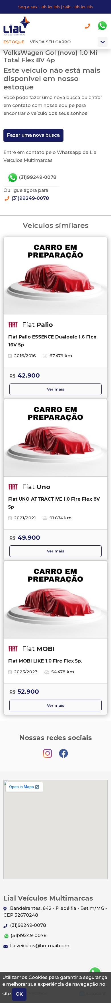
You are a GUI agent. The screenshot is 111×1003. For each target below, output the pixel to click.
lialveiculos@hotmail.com (39, 945)
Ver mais (55, 389)
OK (19, 994)
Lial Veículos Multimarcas (18, 26)
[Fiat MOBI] (55, 599)
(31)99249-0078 (37, 177)
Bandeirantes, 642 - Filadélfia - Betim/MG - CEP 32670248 (55, 912)
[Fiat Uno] (55, 438)
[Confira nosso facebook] (63, 750)
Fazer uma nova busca (33, 135)
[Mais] (103, 42)
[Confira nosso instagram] (48, 750)
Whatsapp (102, 25)
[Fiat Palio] (55, 275)
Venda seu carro (50, 41)
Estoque (13, 41)
